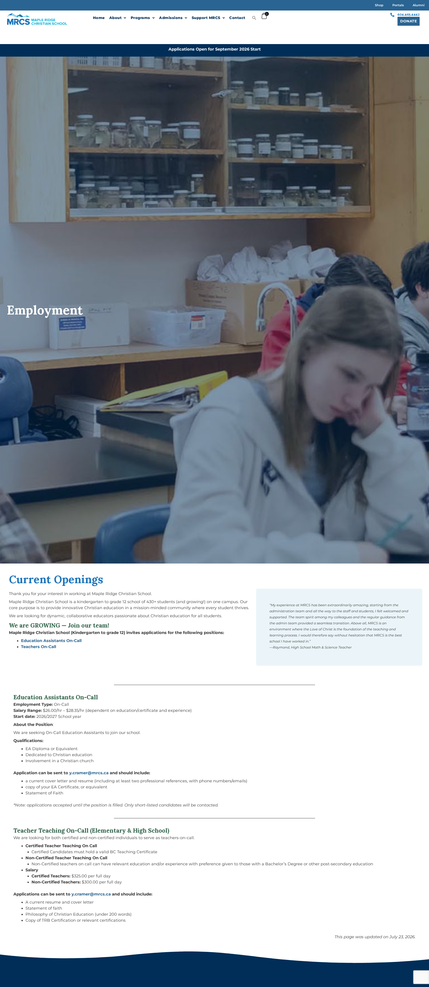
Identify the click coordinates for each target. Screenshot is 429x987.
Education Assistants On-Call (51, 640)
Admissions (171, 18)
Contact (237, 18)
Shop (379, 5)
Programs (140, 18)
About (115, 18)
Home (99, 18)
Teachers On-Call (38, 646)
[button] (254, 18)
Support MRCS (206, 18)
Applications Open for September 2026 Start (214, 49)
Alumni (419, 5)
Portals (398, 5)
